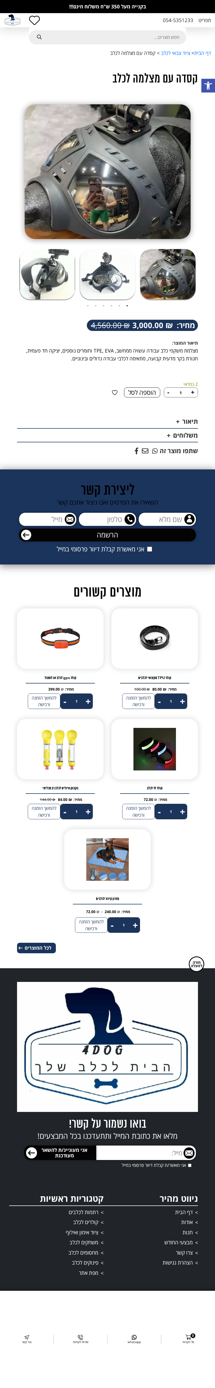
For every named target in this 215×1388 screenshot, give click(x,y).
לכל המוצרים (38, 948)
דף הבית (202, 53)
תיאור (190, 421)
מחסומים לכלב (83, 1252)
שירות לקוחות (80, 1342)
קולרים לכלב (85, 1222)
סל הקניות (188, 1339)
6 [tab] (87, 305)
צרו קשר (184, 1252)
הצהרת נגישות (178, 1262)
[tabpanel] (168, 274)
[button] (208, 85)
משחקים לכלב (83, 1242)
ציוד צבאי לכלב (175, 53)
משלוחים (185, 435)
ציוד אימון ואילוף (82, 1232)
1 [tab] (127, 305)
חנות (187, 1232)
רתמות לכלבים (83, 1212)
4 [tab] (103, 305)
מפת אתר (88, 1272)
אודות (187, 1222)
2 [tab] (119, 305)
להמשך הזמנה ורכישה (138, 701)
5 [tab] (95, 305)
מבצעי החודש (178, 1242)
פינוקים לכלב (85, 1262)
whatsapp (134, 1342)
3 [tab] (111, 305)
